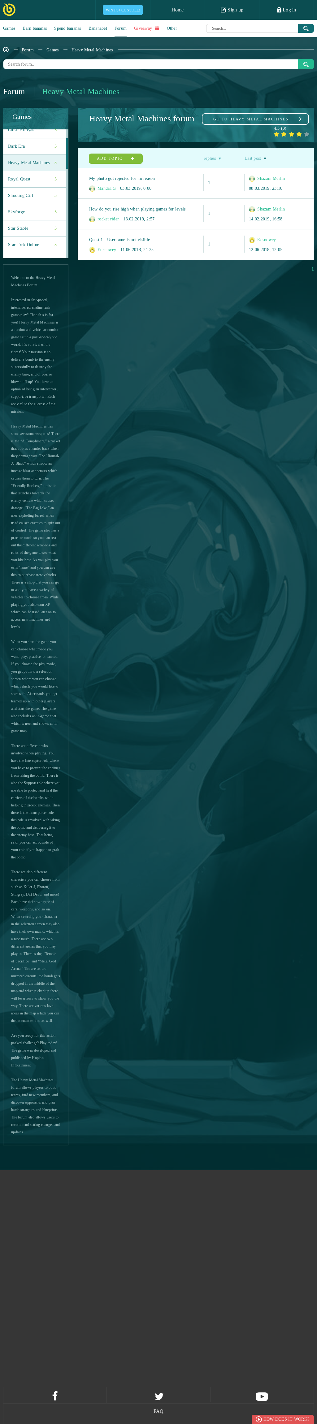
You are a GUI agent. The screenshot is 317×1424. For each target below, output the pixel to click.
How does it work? (286, 1419)
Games (9, 28)
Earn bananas (35, 28)
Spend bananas (67, 28)
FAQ (159, 1411)
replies (210, 158)
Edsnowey (106, 249)
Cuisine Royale (32, 130)
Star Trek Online (32, 244)
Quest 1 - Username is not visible (119, 239)
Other (172, 28)
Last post (253, 158)
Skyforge (32, 212)
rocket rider (107, 219)
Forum (121, 28)
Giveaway (143, 28)
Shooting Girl (32, 195)
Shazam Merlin (270, 178)
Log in (288, 9)
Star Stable (32, 228)
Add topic (110, 158)
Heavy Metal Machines (92, 50)
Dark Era (32, 146)
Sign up (234, 9)
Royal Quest (32, 179)
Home (178, 9)
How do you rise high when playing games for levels (137, 209)
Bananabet (98, 28)
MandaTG (106, 188)
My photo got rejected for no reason (122, 178)
